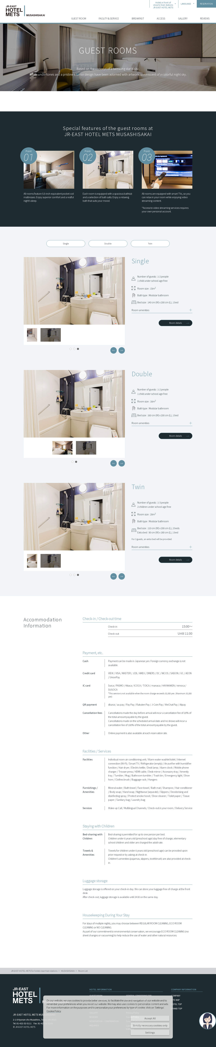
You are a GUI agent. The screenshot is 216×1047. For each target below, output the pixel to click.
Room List (83, 970)
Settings (150, 1032)
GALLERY (182, 18)
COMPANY (175, 995)
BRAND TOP (176, 1008)
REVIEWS (205, 18)
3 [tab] (78, 349)
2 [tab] (74, 349)
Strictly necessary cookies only (150, 1025)
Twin (150, 243)
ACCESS (161, 18)
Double (107, 243)
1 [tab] (71, 349)
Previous (113, 350)
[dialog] (108, 1017)
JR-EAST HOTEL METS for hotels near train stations (34, 970)
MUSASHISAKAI (68, 970)
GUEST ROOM (78, 18)
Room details (175, 322)
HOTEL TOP (176, 1004)
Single (66, 243)
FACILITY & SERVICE (109, 18)
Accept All (150, 1018)
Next (121, 350)
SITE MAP (175, 999)
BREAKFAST (138, 18)
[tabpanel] (74, 291)
